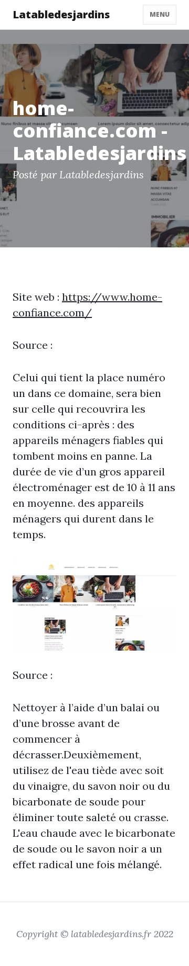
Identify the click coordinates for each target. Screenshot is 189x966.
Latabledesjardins (61, 14)
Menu (160, 14)
